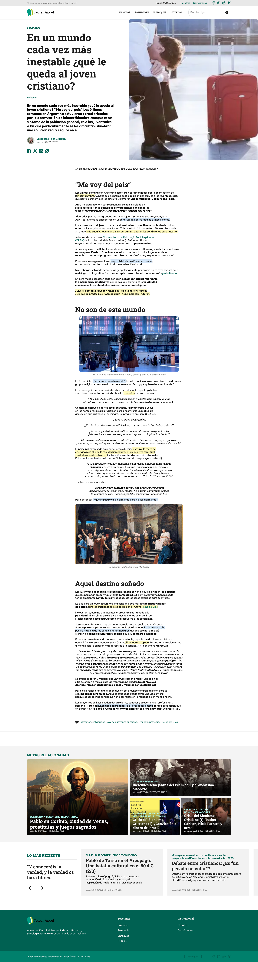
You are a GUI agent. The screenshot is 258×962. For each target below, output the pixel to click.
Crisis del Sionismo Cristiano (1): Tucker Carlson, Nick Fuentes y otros (203, 821)
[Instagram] (219, 3)
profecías (155, 722)
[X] (229, 3)
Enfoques (159, 12)
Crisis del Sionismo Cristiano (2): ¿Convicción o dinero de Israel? (154, 823)
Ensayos (124, 12)
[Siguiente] (41, 888)
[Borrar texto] (227, 12)
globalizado (169, 273)
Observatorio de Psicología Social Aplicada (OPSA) (114, 239)
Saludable (142, 12)
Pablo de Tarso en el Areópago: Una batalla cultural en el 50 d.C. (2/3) (120, 865)
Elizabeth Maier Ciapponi (51, 138)
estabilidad (98, 722)
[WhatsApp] (47, 151)
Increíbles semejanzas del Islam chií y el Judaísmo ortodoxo (173, 787)
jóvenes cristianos (128, 722)
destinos (86, 722)
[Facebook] (213, 3)
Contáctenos (200, 2)
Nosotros (185, 2)
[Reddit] (224, 3)
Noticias (176, 12)
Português (193, 956)
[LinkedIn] (41, 151)
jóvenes (111, 722)
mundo (144, 722)
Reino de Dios (150, 606)
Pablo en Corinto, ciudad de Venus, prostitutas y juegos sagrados (69, 824)
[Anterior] (30, 888)
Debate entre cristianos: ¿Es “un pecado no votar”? (205, 865)
